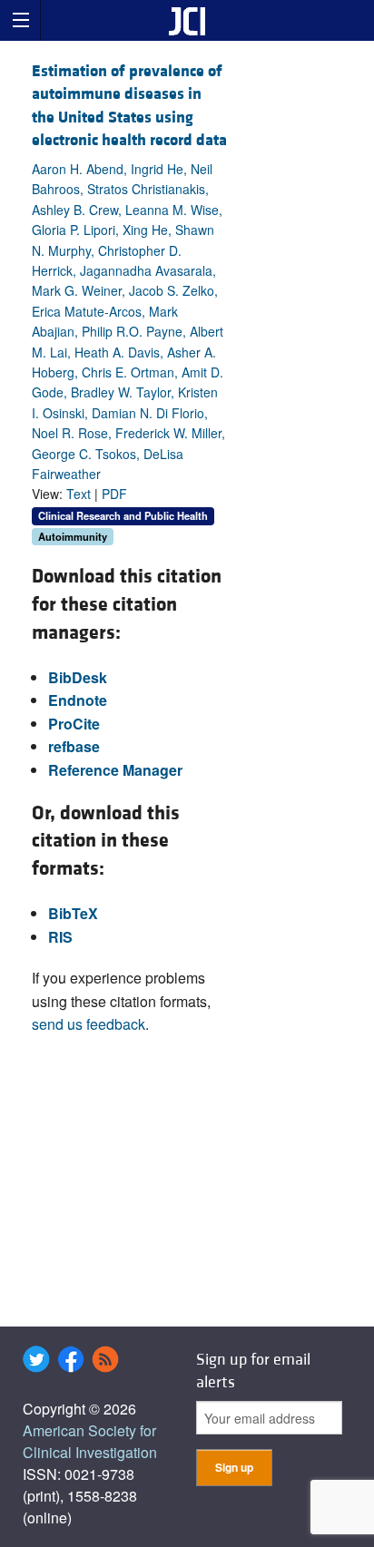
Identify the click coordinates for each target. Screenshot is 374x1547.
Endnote (77, 700)
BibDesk (77, 677)
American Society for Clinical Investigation (90, 1441)
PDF (114, 494)
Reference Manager (115, 769)
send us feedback (88, 1023)
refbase (74, 746)
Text (78, 494)
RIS (60, 936)
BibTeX (73, 913)
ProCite (74, 723)
